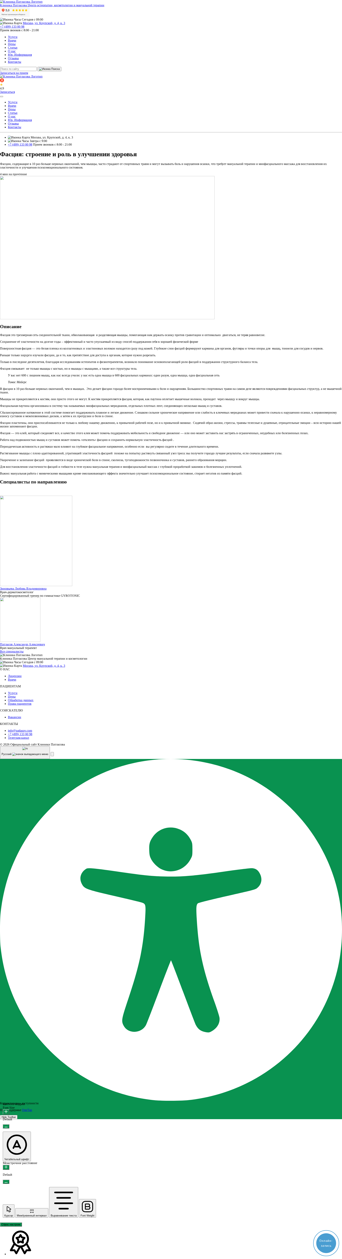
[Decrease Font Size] (6, 1126)
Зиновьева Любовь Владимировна (23, 588)
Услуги (12, 37)
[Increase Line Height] (6, 1167)
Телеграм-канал (18, 737)
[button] (52, 754)
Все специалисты (12, 651)
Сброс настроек (11, 1224)
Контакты (14, 61)
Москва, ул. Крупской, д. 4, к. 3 (44, 23)
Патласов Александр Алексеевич (22, 644)
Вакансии (14, 717)
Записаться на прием (14, 73)
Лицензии (15, 676)
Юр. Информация (20, 54)
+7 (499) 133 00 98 (12, 26)
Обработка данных (20, 700)
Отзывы (13, 58)
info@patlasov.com (20, 730)
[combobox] (25, 752)
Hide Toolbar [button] (9, 1117)
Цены (12, 44)
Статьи (12, 47)
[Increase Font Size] (6, 1111)
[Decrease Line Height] (6, 1182)
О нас (12, 51)
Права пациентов (19, 703)
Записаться (7, 92)
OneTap (27, 1110)
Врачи (12, 40)
